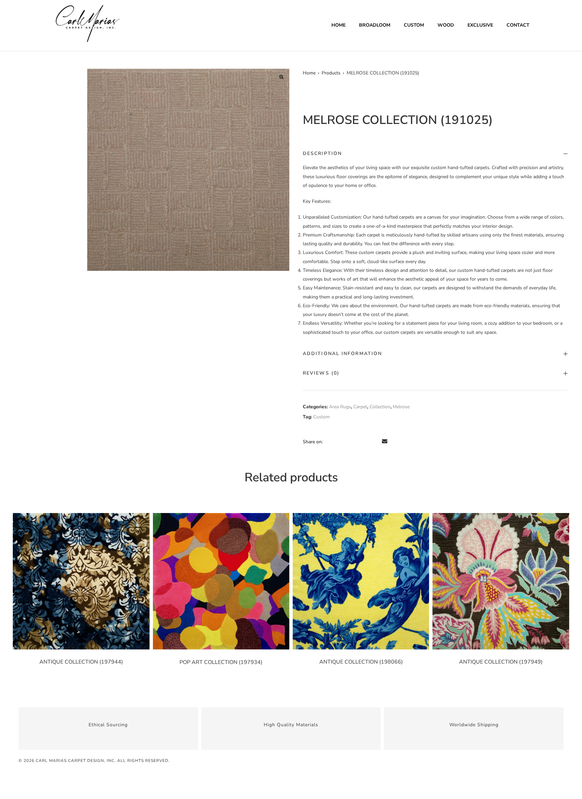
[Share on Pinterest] (376, 441)
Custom (414, 25)
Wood (446, 25)
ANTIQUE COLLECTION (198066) (361, 662)
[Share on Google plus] (366, 441)
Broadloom (374, 25)
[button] (281, 77)
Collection (379, 407)
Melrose (401, 407)
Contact (518, 25)
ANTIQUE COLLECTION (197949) (501, 662)
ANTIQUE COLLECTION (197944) (81, 662)
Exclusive (480, 25)
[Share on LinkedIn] (347, 441)
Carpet (360, 407)
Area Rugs (340, 407)
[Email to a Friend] (384, 441)
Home (338, 25)
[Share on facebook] (328, 441)
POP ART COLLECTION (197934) (221, 662)
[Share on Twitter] (338, 441)
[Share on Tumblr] (357, 441)
